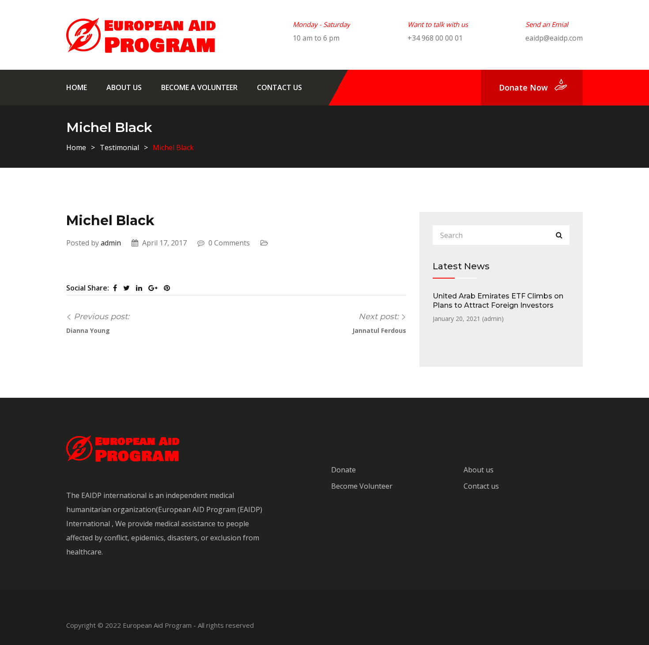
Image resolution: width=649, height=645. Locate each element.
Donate (343, 470)
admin (111, 243)
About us (124, 87)
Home (76, 87)
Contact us (279, 87)
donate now (523, 87)
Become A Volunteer (199, 87)
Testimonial (119, 147)
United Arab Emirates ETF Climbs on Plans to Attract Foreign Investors (498, 300)
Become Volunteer (361, 486)
